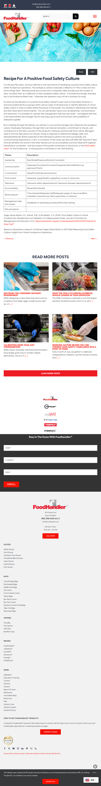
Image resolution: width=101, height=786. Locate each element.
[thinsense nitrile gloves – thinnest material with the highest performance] (50, 420)
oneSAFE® (7, 652)
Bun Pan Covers (10, 602)
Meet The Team (10, 689)
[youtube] (14, 748)
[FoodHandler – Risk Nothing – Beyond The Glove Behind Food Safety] (50, 501)
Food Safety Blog (10, 695)
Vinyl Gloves (8, 552)
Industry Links (9, 704)
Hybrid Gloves (9, 564)
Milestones (8, 692)
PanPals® (7, 658)
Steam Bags (8, 596)
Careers (7, 686)
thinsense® (8, 655)
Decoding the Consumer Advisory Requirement (22, 294)
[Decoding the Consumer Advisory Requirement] (26, 276)
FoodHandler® (9, 646)
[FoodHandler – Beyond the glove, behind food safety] (50, 397)
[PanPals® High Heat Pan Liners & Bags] (50, 424)
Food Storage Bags (11, 581)
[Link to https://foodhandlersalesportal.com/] (95, 766)
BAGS (6, 576)
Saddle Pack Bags (10, 587)
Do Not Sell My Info (53, 753)
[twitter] (9, 748)
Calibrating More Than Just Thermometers (19, 346)
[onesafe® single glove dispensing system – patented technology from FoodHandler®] (50, 413)
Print (81, 72)
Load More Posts (50, 373)
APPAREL (7, 618)
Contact (7, 681)
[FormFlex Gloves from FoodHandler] (50, 429)
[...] (10, 304)
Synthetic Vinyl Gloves (12, 555)
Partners (7, 684)
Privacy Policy (9, 753)
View (94, 773)
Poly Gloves (8, 567)
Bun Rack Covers (10, 599)
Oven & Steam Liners (12, 593)
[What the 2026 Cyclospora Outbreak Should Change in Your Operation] (74, 276)
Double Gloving (10, 710)
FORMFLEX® (8, 660)
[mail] (31, 748)
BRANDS (7, 641)
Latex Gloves (9, 561)
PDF (92, 72)
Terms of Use (19, 753)
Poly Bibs (7, 623)
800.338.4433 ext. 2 (43, 7)
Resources (8, 698)
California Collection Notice (35, 753)
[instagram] (18, 748)
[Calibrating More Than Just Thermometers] (26, 328)
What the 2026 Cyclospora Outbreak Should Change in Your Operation (72, 294)
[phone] (36, 748)
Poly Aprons (8, 626)
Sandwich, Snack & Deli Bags (14, 605)
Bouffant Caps (9, 631)
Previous (9, 238)
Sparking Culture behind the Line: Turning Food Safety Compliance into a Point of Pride (74, 347)
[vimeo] (27, 748)
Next (93, 238)
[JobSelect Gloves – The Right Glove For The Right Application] (50, 404)
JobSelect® (8, 649)
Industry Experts (10, 707)
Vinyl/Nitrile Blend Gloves (13, 558)
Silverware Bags (10, 611)
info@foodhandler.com (41, 4)
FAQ (5, 701)
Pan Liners (8, 590)
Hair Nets (7, 629)
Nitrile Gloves (9, 549)
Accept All (50, 781)
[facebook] (5, 748)
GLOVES (7, 544)
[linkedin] (22, 748)
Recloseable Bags (10, 584)
